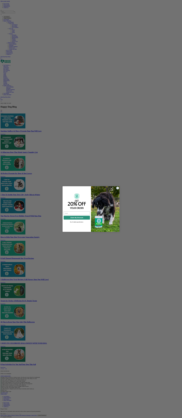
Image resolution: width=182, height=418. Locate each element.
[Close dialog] (117, 188)
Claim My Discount (76, 217)
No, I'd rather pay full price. (76, 222)
